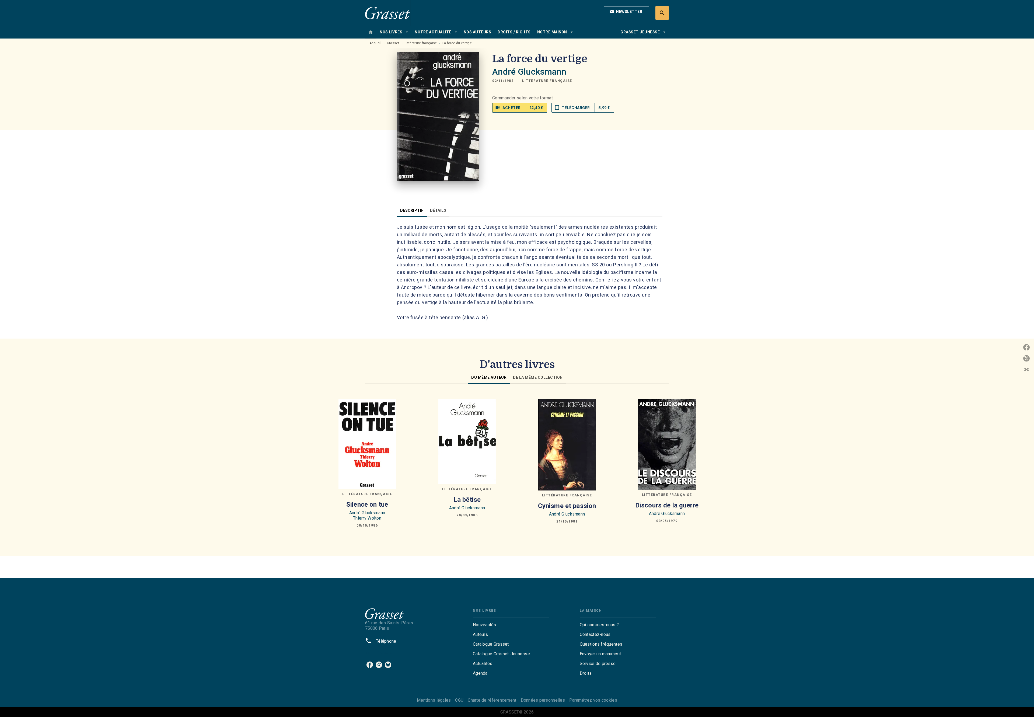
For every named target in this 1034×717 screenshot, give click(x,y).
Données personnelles (543, 700)
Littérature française (421, 43)
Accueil (375, 43)
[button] (626, 11)
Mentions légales (434, 700)
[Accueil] (387, 13)
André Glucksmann (529, 72)
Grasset (393, 43)
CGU (459, 700)
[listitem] (369, 664)
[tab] (370, 32)
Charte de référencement (492, 700)
